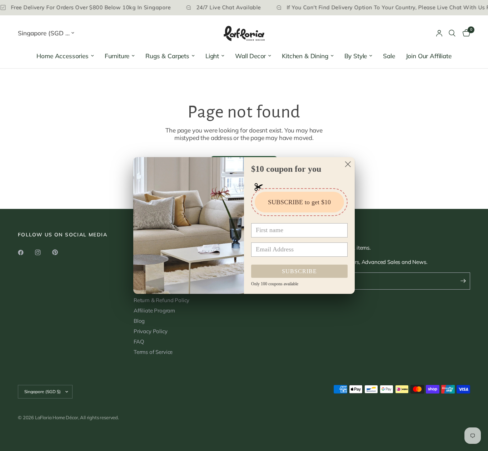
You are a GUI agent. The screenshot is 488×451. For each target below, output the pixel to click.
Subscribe (299, 271)
